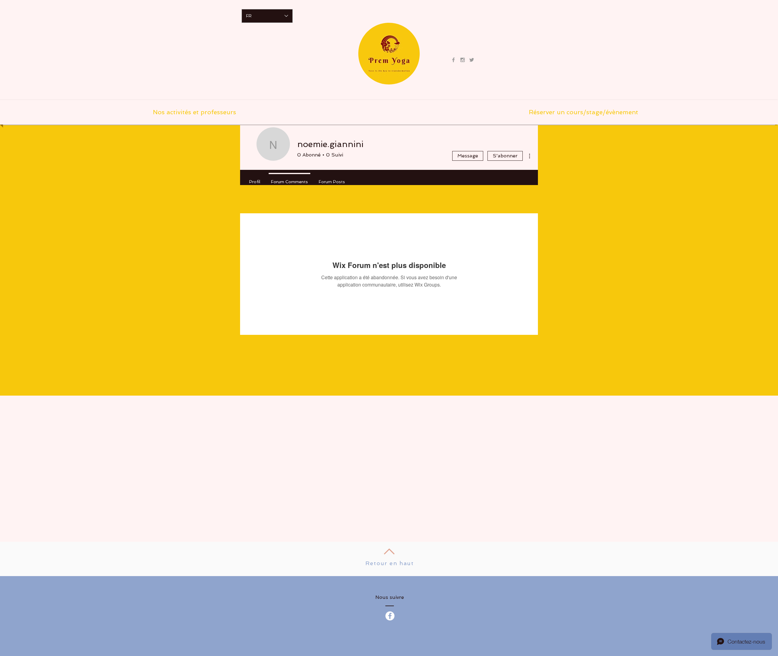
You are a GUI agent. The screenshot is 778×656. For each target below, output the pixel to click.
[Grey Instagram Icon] (463, 60)
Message (467, 156)
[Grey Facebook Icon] (453, 60)
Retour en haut (389, 563)
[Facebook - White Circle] (389, 615)
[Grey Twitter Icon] (472, 60)
